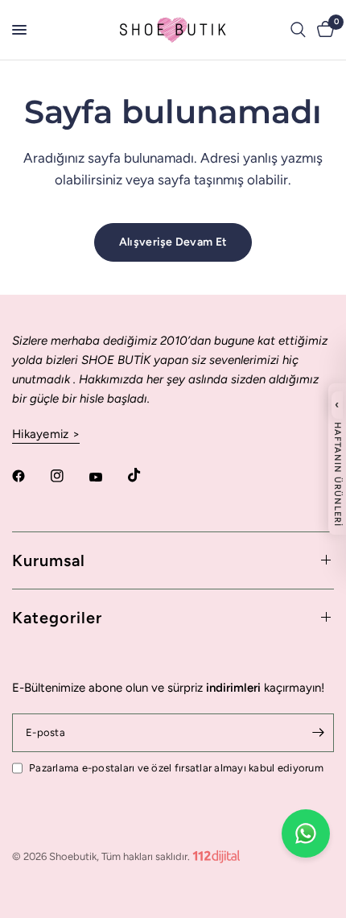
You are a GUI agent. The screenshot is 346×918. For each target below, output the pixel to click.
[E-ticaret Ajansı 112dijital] (216, 853)
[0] (322, 30)
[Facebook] (29, 476)
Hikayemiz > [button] (46, 434)
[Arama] (298, 30)
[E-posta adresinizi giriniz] (318, 732)
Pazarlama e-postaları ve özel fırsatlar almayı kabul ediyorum (176, 768)
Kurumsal (48, 560)
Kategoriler (57, 617)
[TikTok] (145, 475)
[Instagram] (68, 476)
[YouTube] (107, 477)
